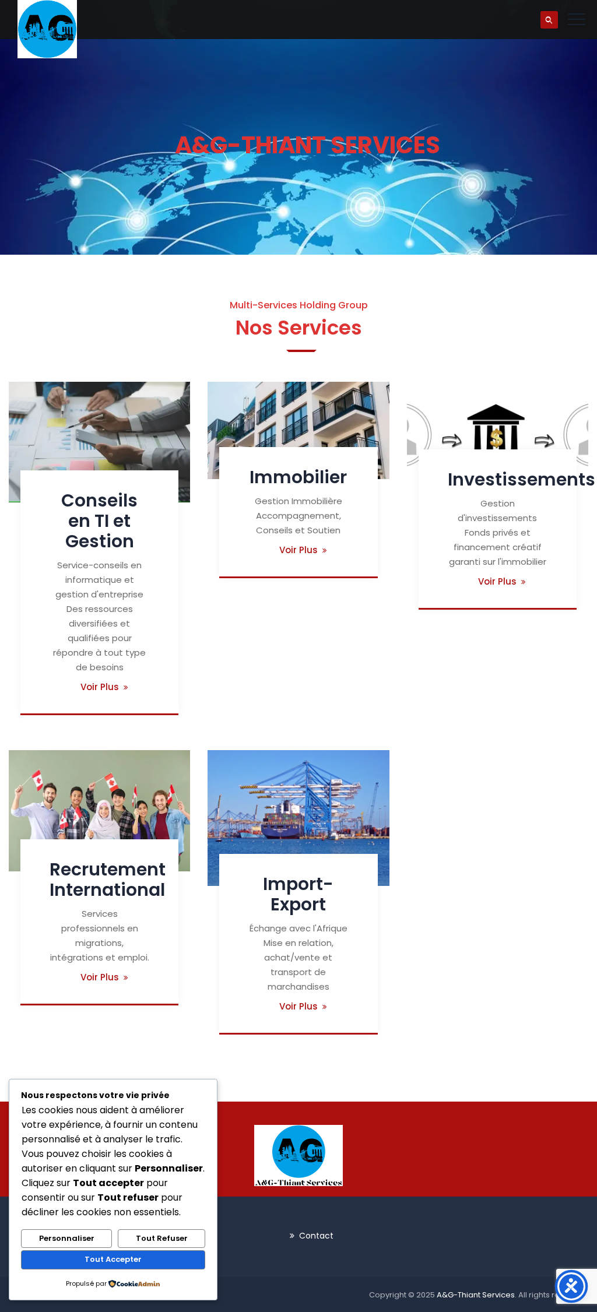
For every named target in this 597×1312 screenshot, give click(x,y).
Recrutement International (108, 879)
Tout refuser (162, 1238)
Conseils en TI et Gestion (99, 521)
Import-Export (298, 894)
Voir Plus (99, 687)
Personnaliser (66, 1238)
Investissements (521, 479)
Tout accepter (113, 1259)
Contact (316, 1235)
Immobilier (298, 477)
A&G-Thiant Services (476, 1294)
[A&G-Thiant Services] (47, 29)
